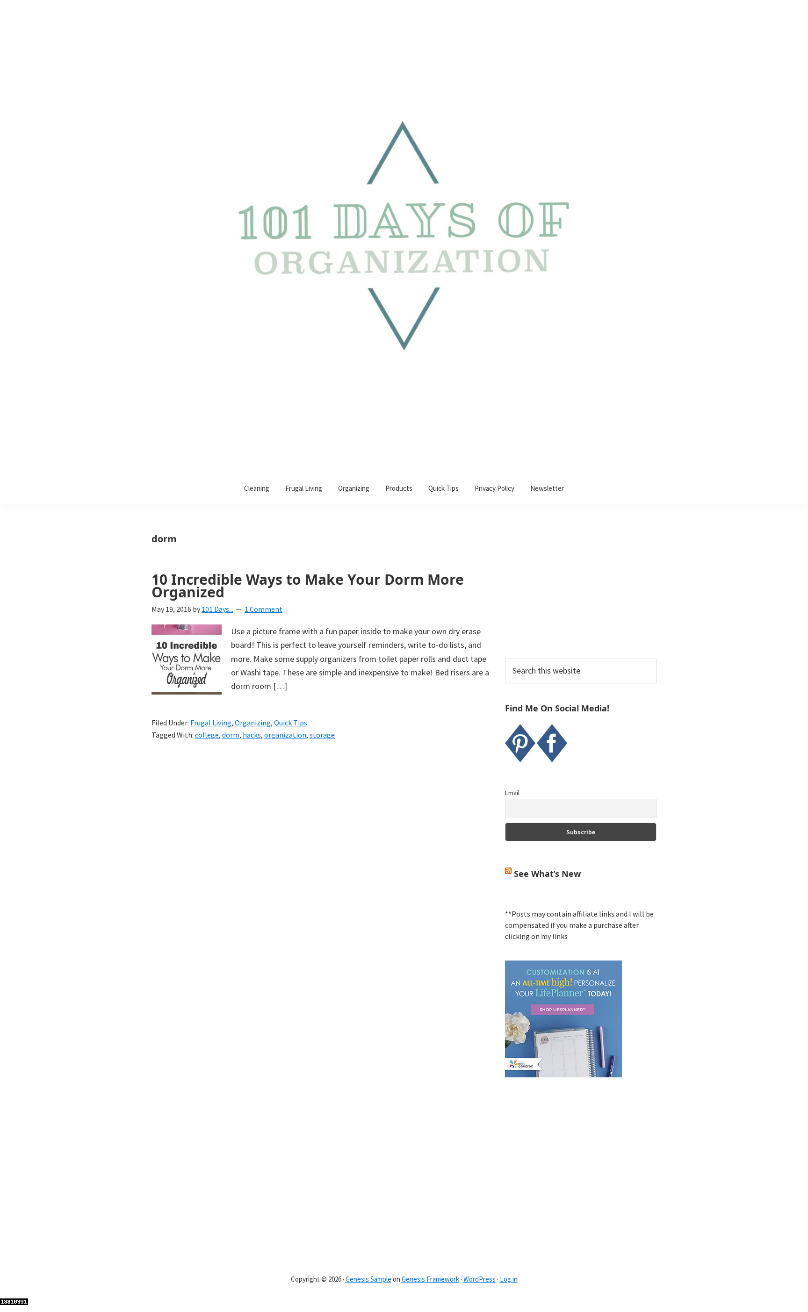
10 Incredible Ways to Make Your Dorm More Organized (308, 586)
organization (285, 734)
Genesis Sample (368, 1279)
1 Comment (263, 609)
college (207, 734)
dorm (230, 734)
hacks (252, 734)
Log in (509, 1279)
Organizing (253, 722)
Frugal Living (210, 722)
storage (322, 734)
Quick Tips (290, 722)
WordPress (479, 1279)
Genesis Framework (430, 1279)
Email (512, 793)
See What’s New (547, 873)
